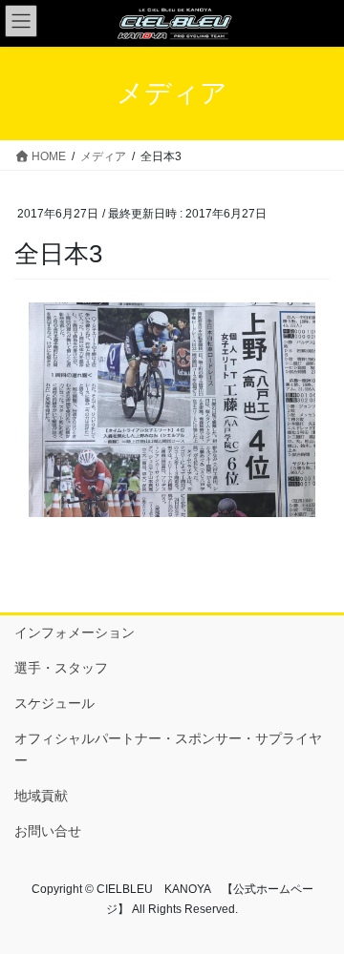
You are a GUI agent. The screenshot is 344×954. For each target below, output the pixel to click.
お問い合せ (47, 831)
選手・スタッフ (61, 667)
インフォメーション (74, 632)
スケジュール (54, 703)
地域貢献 (41, 795)
